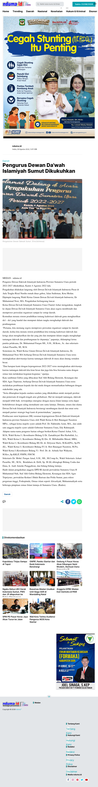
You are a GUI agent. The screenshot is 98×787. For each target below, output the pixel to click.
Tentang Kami (68, 729)
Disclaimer (68, 771)
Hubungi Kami (68, 741)
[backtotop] (49, 697)
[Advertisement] (60, 713)
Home (6, 11)
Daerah (30, 11)
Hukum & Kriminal (75, 11)
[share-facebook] (67, 501)
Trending (18, 11)
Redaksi (68, 752)
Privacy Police (68, 760)
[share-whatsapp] (79, 501)
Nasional (42, 11)
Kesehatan (57, 11)
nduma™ (19, 709)
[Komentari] (4, 501)
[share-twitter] (73, 501)
